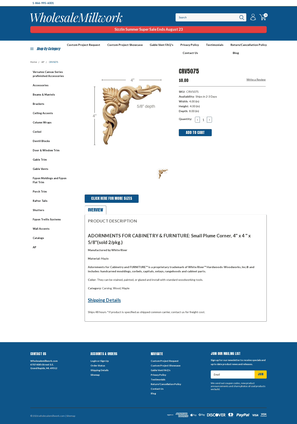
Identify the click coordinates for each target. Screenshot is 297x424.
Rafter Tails (40, 200)
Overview (95, 210)
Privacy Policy (189, 44)
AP (42, 62)
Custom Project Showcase (125, 44)
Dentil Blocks (41, 141)
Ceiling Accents (43, 113)
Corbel (37, 131)
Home (33, 62)
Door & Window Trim (46, 150)
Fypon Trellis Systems (47, 219)
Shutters (38, 210)
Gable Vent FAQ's (161, 44)
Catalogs (38, 238)
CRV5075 (53, 62)
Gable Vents (40, 168)
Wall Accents (41, 228)
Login (94, 360)
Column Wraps (42, 122)
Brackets (38, 103)
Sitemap (95, 374)
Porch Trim (40, 191)
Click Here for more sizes (111, 198)
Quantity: (185, 119)
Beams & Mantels (44, 94)
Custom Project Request (165, 360)
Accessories (40, 85)
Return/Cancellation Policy (249, 44)
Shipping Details (104, 300)
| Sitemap (70, 415)
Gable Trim (40, 159)
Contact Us (190, 53)
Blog (236, 53)
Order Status (98, 365)
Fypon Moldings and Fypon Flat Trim (49, 180)
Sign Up (104, 360)
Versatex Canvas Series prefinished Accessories (48, 74)
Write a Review (256, 79)
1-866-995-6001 (43, 3)
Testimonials (214, 44)
